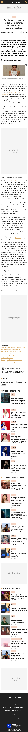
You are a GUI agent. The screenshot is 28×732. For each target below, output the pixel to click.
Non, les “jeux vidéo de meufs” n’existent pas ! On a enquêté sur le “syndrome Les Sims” (19, 597)
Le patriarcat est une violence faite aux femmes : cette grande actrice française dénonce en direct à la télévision (19, 467)
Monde (8, 382)
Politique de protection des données (13, 710)
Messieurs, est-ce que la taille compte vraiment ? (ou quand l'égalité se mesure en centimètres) (19, 554)
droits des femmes (21, 382)
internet (13, 382)
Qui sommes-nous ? (8, 704)
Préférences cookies (21, 719)
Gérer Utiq (12, 719)
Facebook (18, 238)
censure (13, 180)
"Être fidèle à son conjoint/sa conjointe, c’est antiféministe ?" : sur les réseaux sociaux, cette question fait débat (18, 487)
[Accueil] (14, 2)
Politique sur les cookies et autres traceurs (13, 707)
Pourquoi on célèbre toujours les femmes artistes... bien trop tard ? (18, 620)
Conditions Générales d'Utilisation (13, 702)
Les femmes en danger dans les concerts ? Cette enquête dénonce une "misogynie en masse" (19, 427)
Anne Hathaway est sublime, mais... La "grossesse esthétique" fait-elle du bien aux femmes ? (19, 632)
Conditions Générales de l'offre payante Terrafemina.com (14, 714)
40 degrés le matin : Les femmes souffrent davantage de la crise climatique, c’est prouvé (17, 528)
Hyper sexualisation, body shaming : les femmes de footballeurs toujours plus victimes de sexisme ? (18, 414)
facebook (3, 384)
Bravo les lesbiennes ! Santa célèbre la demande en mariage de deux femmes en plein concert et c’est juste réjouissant (19, 453)
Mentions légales (19, 704)
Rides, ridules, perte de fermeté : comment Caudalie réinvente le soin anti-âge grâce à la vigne (19, 644)
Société (13, 14)
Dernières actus (8, 14)
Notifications (5, 719)
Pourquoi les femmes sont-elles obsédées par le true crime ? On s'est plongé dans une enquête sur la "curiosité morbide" (19, 516)
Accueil (2, 14)
